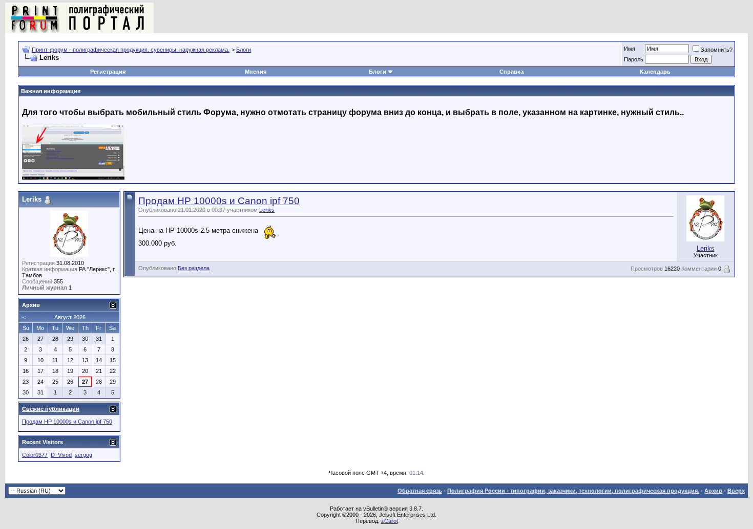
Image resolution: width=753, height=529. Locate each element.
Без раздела (194, 268)
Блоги (243, 50)
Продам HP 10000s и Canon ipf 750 (219, 200)
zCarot (389, 521)
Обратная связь (420, 491)
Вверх (736, 491)
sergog (83, 455)
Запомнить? (717, 50)
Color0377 (35, 455)
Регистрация (108, 72)
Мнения (255, 72)
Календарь (655, 72)
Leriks (267, 210)
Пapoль (633, 59)
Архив (713, 491)
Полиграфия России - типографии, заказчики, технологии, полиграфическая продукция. (573, 491)
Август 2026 (70, 317)
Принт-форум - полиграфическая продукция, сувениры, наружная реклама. (130, 50)
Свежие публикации (50, 409)
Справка (511, 72)
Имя (629, 49)
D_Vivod (61, 455)
